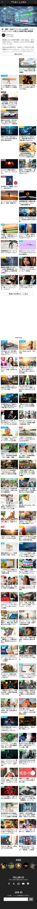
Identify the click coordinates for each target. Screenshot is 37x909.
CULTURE (21, 59)
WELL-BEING (4, 75)
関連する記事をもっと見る (18, 294)
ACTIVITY (3, 110)
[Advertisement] (18, 317)
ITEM (3, 224)
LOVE (3, 358)
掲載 (26, 47)
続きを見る (18, 54)
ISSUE (21, 411)
